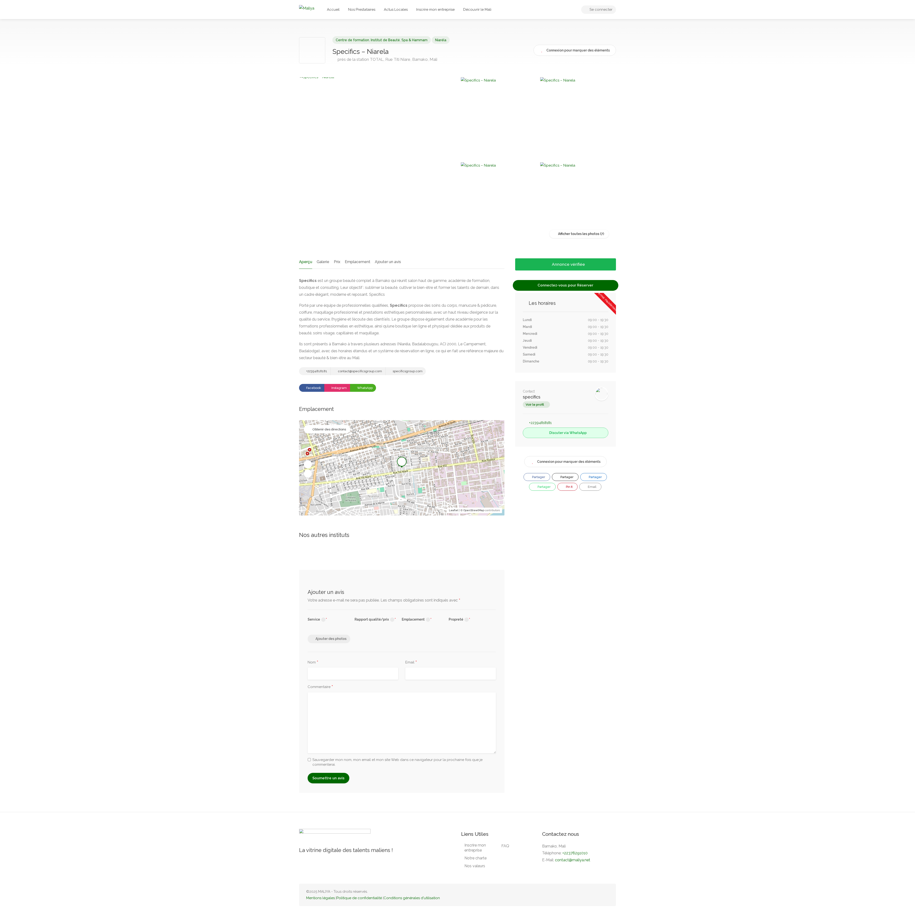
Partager (538, 477)
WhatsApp (364, 388)
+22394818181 (316, 371)
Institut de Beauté (385, 40)
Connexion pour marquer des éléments (568, 462)
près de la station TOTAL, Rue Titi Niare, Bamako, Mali (387, 59)
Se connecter (600, 9)
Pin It (569, 487)
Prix (337, 262)
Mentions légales (320, 898)
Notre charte (475, 858)
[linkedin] (590, 895)
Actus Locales (396, 9)
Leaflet (453, 510)
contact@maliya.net (572, 860)
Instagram (339, 388)
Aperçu (305, 262)
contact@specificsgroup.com (359, 371)
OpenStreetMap (473, 510)
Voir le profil (535, 404)
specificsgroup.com (407, 371)
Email (411, 662)
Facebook (313, 388)
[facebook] (598, 895)
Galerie (323, 262)
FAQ (505, 846)
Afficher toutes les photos (578, 234)
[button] (308, 464)
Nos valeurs (474, 866)
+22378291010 (575, 853)
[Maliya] (306, 8)
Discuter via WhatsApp (568, 433)
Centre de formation (352, 40)
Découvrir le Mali (477, 9)
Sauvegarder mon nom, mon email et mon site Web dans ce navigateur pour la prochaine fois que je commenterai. (397, 762)
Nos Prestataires (361, 9)
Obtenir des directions (329, 429)
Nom (313, 662)
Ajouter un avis (388, 262)
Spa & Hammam (414, 40)
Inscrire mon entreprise (435, 9)
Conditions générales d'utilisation (412, 898)
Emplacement (357, 262)
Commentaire (320, 687)
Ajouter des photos (330, 639)
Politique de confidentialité (359, 898)
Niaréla (440, 40)
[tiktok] (582, 895)
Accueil (333, 9)
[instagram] (606, 895)
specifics (531, 396)
